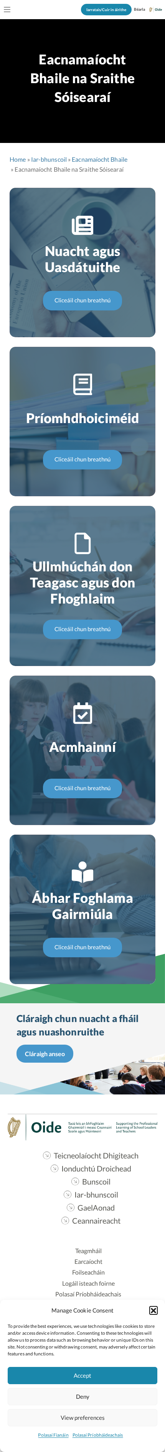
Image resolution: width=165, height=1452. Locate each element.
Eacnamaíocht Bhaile (99, 159)
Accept (82, 1375)
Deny (82, 1396)
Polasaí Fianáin (53, 1435)
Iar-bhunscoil (49, 159)
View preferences (83, 1417)
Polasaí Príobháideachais (98, 1435)
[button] (153, 1310)
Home (18, 159)
